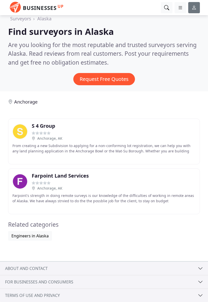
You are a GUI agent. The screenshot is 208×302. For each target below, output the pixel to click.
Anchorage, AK (49, 138)
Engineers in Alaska (30, 236)
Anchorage (26, 102)
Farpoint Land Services (60, 175)
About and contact (26, 268)
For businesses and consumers (39, 282)
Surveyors (20, 19)
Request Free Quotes (104, 79)
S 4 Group (43, 125)
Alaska (44, 19)
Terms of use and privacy (32, 295)
